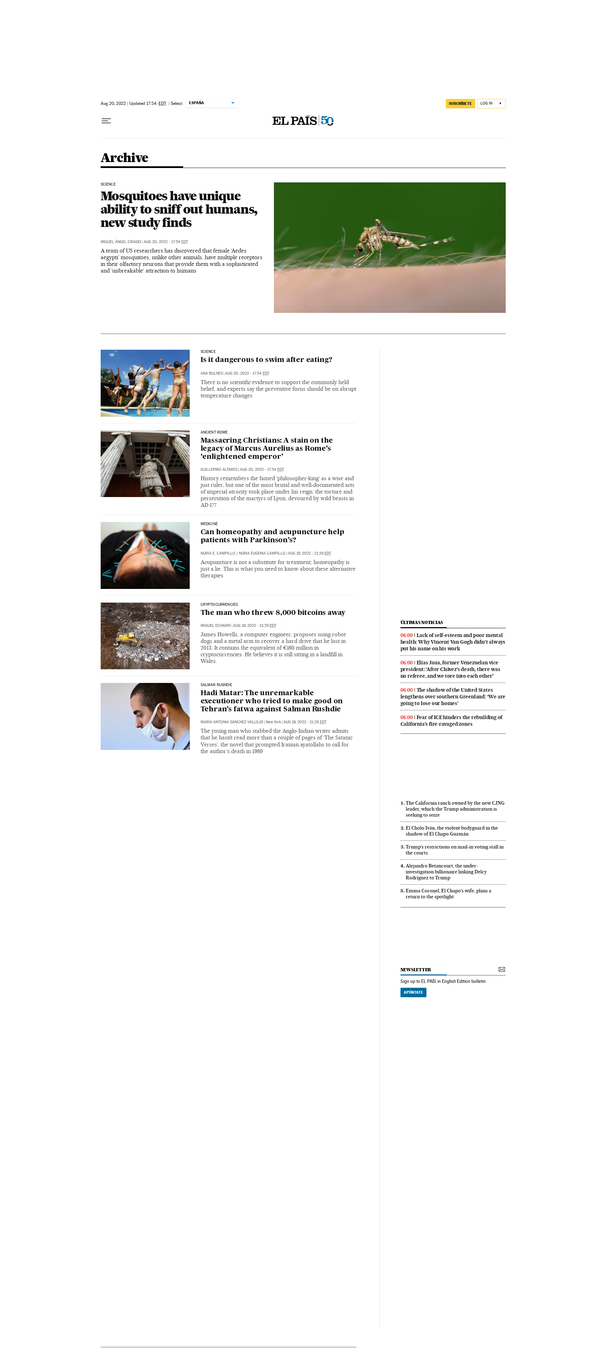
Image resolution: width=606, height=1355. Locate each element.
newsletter (415, 969)
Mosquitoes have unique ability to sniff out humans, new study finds (179, 209)
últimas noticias (421, 622)
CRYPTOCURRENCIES (219, 605)
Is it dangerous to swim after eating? (267, 360)
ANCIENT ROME (214, 432)
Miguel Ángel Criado (121, 242)
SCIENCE (108, 184)
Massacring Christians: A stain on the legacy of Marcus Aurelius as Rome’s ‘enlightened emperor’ (267, 449)
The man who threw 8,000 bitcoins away (273, 613)
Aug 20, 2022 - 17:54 (166, 242)
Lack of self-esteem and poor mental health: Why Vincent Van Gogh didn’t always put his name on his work (453, 642)
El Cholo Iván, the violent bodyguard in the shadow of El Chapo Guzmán (452, 831)
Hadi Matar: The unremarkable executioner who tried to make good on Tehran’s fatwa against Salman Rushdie (272, 701)
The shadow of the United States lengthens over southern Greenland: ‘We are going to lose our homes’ (453, 696)
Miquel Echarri (216, 625)
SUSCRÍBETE (460, 103)
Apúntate (413, 992)
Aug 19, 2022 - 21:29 (309, 553)
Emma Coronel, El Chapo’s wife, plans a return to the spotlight (448, 893)
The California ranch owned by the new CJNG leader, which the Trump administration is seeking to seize (455, 809)
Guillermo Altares (219, 469)
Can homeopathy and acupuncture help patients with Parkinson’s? (272, 536)
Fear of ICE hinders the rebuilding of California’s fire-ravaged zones (451, 720)
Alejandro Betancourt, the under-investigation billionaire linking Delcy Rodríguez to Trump (446, 871)
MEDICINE (209, 524)
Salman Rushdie (217, 685)
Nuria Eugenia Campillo (262, 553)
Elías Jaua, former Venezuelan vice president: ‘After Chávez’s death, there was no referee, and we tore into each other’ (450, 669)
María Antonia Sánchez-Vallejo (232, 722)
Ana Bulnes (212, 373)
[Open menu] (106, 121)
